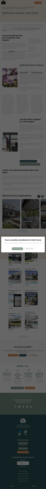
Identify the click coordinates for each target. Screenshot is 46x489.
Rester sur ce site (29, 248)
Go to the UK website (17, 248)
